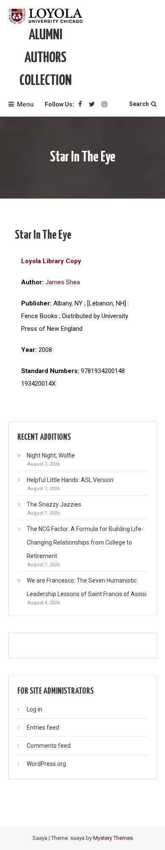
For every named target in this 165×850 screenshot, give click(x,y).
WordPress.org (46, 763)
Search (139, 104)
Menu (25, 104)
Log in (34, 709)
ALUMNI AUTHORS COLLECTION (45, 58)
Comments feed (49, 745)
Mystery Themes (113, 838)
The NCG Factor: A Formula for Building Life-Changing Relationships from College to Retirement (85, 542)
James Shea (62, 282)
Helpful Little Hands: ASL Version (70, 480)
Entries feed (43, 727)
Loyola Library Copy (51, 261)
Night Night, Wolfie (51, 455)
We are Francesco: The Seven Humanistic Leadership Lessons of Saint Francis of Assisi (86, 587)
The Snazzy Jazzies (54, 504)
